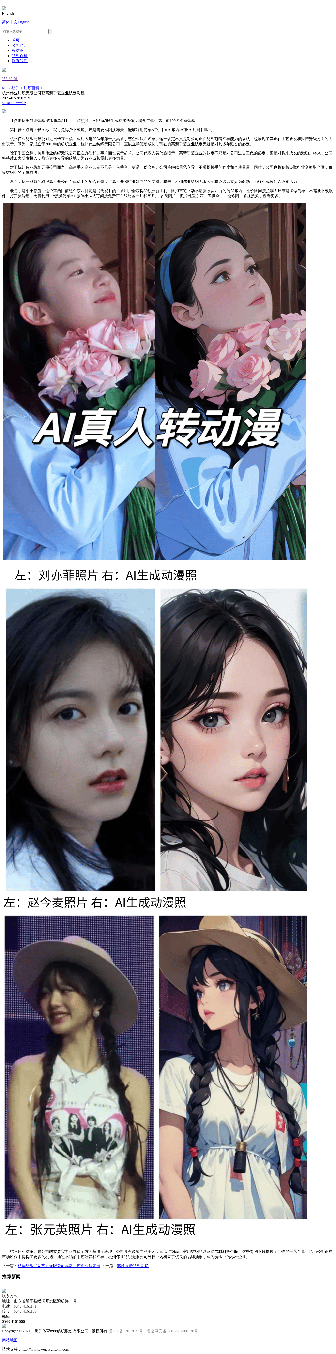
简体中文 (10, 22)
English (24, 22)
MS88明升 (10, 88)
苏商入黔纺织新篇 (133, 1266)
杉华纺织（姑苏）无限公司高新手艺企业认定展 (59, 1266)
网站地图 (10, 1340)
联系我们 (20, 61)
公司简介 (20, 45)
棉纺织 (18, 50)
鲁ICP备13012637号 (126, 1331)
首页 (16, 40)
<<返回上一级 (14, 103)
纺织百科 (20, 56)
